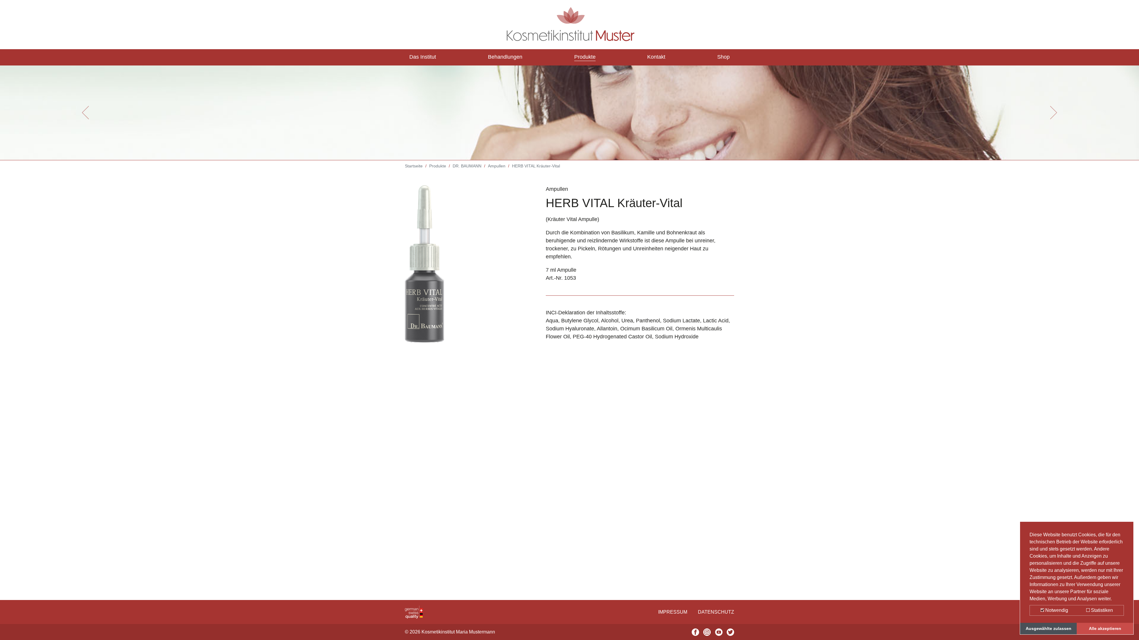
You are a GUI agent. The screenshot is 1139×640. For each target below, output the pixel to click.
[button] (85, 112)
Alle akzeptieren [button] (1105, 628)
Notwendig (1056, 610)
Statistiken (1101, 610)
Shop (723, 57)
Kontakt (656, 57)
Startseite (414, 166)
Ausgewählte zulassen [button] (1048, 628)
